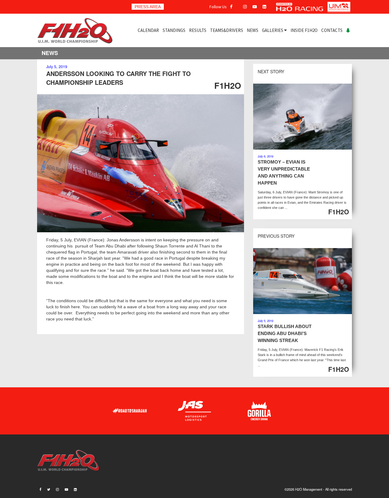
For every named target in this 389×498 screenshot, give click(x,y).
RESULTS (197, 30)
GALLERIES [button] (273, 30)
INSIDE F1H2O (304, 30)
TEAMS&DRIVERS (226, 30)
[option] (140, 163)
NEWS (252, 30)
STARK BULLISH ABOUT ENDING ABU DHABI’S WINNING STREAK (285, 333)
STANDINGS (174, 30)
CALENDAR (148, 30)
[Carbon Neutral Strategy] (348, 30)
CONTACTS (332, 30)
